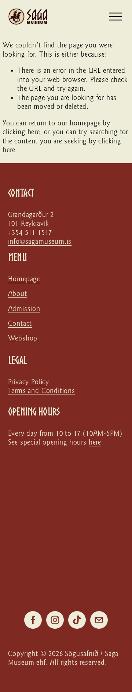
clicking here (21, 132)
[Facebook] (33, 620)
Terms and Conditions (41, 391)
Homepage (24, 279)
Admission (24, 309)
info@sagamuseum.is (40, 241)
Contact (20, 323)
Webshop (23, 338)
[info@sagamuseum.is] (99, 620)
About (17, 293)
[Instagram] (55, 620)
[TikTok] (77, 620)
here (95, 442)
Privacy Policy (28, 382)
